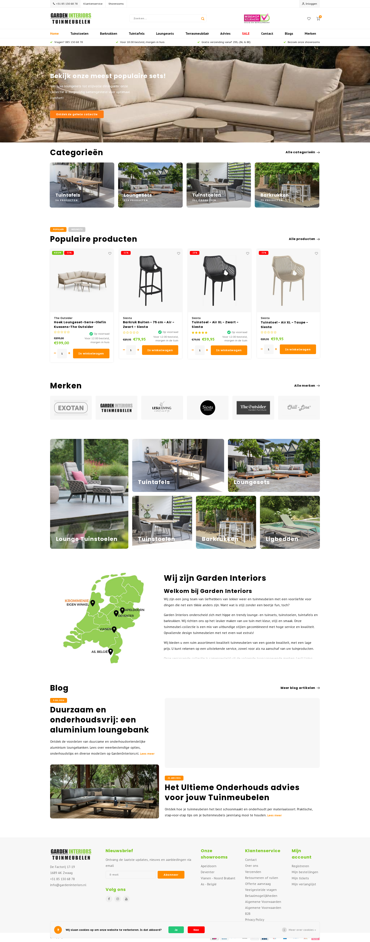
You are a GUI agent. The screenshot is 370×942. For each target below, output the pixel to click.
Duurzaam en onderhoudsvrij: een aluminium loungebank (99, 720)
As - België (209, 884)
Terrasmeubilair (197, 33)
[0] (318, 18)
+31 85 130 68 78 (67, 3)
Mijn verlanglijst (304, 884)
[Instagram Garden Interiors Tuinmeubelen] (117, 899)
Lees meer (147, 753)
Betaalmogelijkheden (261, 896)
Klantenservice (93, 3)
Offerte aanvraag (258, 884)
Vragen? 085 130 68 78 (68, 42)
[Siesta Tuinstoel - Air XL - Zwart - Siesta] (150, 280)
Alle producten (302, 239)
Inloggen (311, 3)
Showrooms (116, 3)
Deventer (207, 872)
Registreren (300, 866)
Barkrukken (108, 33)
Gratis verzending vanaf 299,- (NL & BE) (226, 42)
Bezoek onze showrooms (304, 42)
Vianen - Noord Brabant (218, 878)
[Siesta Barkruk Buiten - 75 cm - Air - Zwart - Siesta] (81, 280)
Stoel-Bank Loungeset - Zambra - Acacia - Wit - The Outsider (285, 324)
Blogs (289, 33)
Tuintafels (137, 33)
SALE (246, 33)
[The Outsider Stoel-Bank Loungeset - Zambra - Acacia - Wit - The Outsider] (288, 280)
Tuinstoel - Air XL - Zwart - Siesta (146, 324)
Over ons (251, 866)
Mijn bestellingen (305, 872)
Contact (267, 33)
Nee (196, 930)
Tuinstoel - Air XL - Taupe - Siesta (215, 324)
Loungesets (165, 33)
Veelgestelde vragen (261, 890)
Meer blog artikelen (298, 688)
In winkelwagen (91, 350)
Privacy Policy (254, 920)
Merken (310, 33)
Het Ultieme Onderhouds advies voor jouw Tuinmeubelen (232, 792)
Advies (225, 33)
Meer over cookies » (302, 930)
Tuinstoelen (79, 33)
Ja (176, 930)
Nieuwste (76, 229)
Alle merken (304, 386)
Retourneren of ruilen (261, 878)
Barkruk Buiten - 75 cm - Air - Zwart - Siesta (79, 324)
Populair (58, 229)
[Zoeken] (203, 18)
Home (54, 33)
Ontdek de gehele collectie (77, 114)
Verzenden (253, 872)
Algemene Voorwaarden (263, 902)
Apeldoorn (208, 866)
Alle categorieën (300, 152)
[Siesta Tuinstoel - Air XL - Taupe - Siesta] (219, 280)
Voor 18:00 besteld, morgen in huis (142, 42)
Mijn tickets (300, 878)
